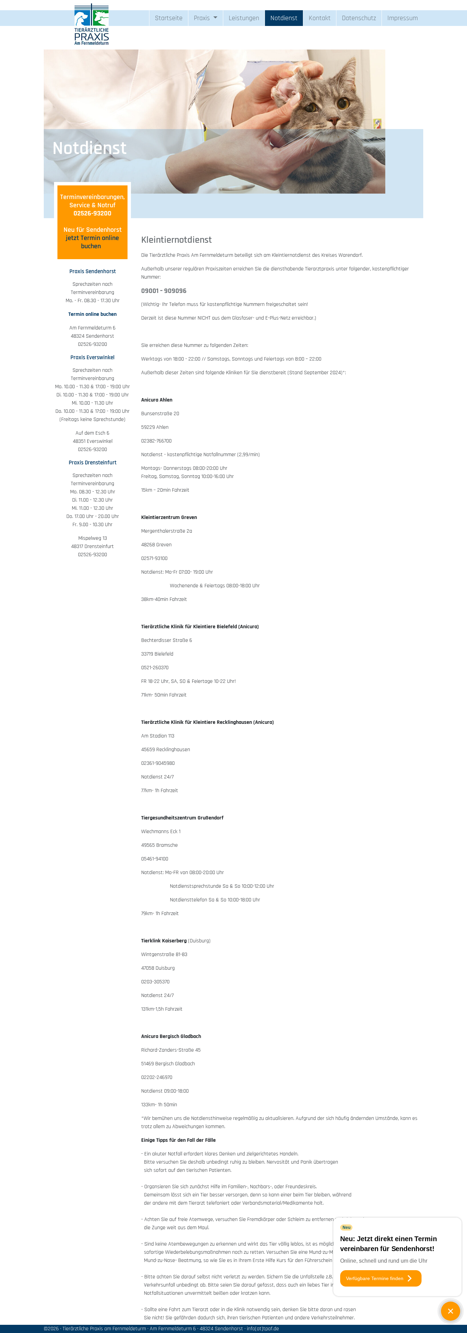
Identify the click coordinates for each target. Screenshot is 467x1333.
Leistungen (244, 18)
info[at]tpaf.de (265, 1328)
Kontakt (320, 18)
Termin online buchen (92, 314)
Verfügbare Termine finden (374, 1278)
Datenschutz (359, 18)
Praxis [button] (203, 18)
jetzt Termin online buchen (92, 242)
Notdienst (283, 18)
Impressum (402, 18)
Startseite (169, 18)
